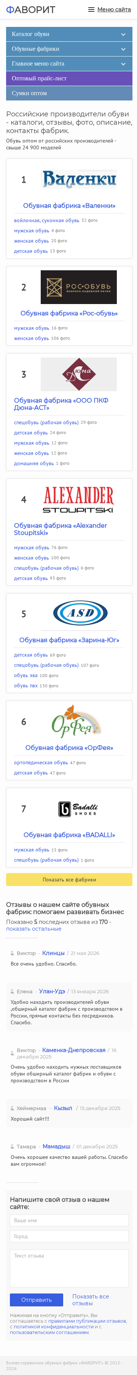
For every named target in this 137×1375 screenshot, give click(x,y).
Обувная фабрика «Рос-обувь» (69, 313)
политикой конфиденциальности (54, 1327)
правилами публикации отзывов (87, 1321)
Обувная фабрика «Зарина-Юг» (69, 640)
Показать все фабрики (69, 879)
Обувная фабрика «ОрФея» (69, 747)
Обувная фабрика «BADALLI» (69, 835)
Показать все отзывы (90, 1300)
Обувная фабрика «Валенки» (69, 205)
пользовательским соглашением (49, 1332)
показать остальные (34, 928)
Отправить (36, 1300)
